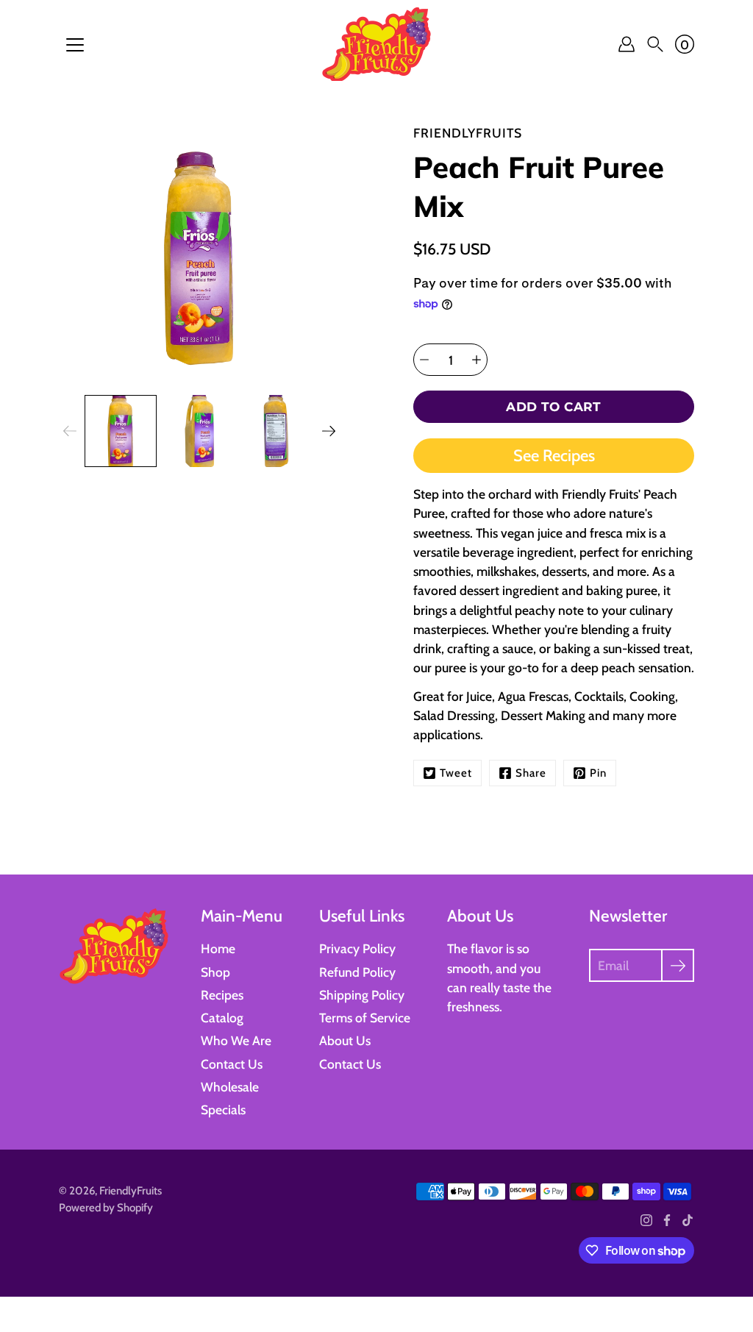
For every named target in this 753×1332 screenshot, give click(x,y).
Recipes (222, 994)
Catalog (222, 1017)
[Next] (329, 431)
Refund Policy (357, 972)
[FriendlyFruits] (376, 44)
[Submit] (677, 965)
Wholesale (230, 1086)
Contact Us (232, 1064)
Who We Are (236, 1040)
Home (218, 948)
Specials (223, 1109)
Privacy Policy (357, 948)
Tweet (456, 773)
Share (530, 773)
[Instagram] (646, 1220)
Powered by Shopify (106, 1207)
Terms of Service (364, 1017)
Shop (215, 972)
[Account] (626, 44)
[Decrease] (424, 359)
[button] (655, 44)
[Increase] (476, 359)
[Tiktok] (687, 1220)
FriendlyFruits (130, 1190)
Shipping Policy (361, 994)
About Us (345, 1040)
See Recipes (554, 456)
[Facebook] (667, 1220)
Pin (598, 773)
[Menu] (75, 44)
